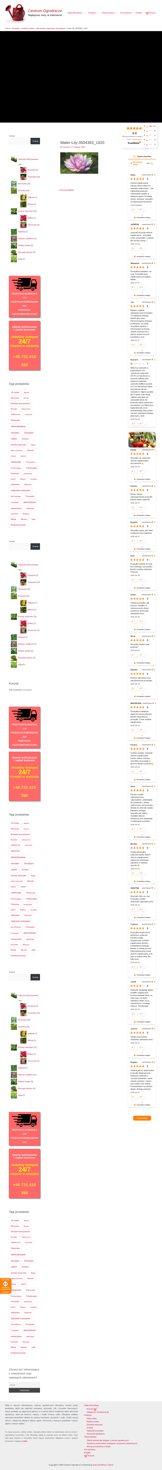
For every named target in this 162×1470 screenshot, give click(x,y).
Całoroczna (26, 409)
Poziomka (15, 473)
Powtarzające (31, 468)
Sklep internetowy (74, 13)
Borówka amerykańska (20, 403)
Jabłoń (14, 439)
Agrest (26, 392)
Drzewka (15, 433)
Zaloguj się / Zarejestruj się (98, 1412)
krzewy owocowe (18, 445)
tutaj (25, 1441)
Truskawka (29, 496)
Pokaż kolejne (142, 1118)
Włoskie (24, 519)
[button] (134, 156)
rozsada (33, 479)
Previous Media (65, 190)
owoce (23, 456)
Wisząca (26, 514)
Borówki (14, 409)
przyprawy (28, 474)
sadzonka (15, 484)
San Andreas (16, 496)
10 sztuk (15, 392)
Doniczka (15, 420)
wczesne (14, 514)
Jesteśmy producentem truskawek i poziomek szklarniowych (112, 1443)
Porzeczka (30, 462)
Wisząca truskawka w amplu (98, 1446)
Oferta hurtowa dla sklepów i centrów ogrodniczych (108, 1440)
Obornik (30, 450)
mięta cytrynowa (17, 450)
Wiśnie (13, 519)
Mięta (33, 445)
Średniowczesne (18, 525)
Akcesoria (15, 398)
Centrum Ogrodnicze (45, 11)
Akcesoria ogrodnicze (96, 1434)
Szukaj (12, 136)
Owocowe (16, 462)
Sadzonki (28, 484)
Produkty (92, 13)
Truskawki (15, 502)
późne (13, 479)
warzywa (30, 508)
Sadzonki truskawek (20, 490)
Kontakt (139, 13)
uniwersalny (16, 508)
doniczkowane (18, 426)
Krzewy (25, 439)
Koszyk (152, 13)
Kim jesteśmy (126, 13)
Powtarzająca (16, 468)
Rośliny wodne (93, 1421)
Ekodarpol (29, 433)
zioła (33, 519)
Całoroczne (15, 414)
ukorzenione (29, 502)
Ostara (13, 456)
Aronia (26, 398)
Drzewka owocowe (95, 1425)
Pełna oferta (92, 1418)
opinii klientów (134, 136)
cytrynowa (28, 414)
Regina (23, 479)
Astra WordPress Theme (103, 1465)
